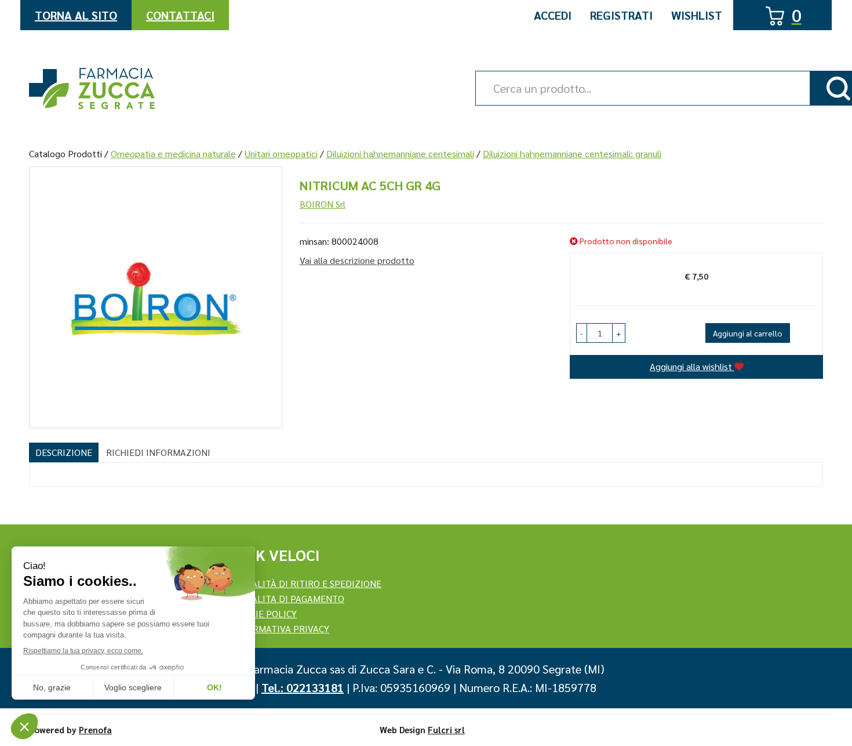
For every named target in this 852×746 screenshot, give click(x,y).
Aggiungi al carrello (747, 333)
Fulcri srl (446, 729)
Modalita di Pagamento (288, 598)
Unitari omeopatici (281, 153)
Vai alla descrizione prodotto (357, 260)
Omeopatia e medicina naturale (173, 153)
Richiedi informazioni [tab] (158, 452)
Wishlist (696, 15)
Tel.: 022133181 (302, 687)
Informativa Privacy (280, 628)
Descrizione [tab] (63, 452)
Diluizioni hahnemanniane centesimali (400, 153)
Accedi (552, 15)
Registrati (621, 15)
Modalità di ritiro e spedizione (306, 583)
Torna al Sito (76, 15)
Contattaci (180, 15)
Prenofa (95, 729)
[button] (581, 333)
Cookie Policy (264, 613)
